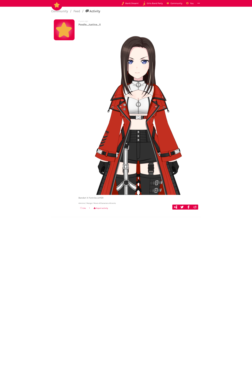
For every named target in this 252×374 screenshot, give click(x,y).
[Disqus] (126, 259)
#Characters (104, 203)
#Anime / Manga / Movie (88, 203)
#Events (112, 203)
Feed (77, 11)
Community (60, 11)
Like (84, 208)
